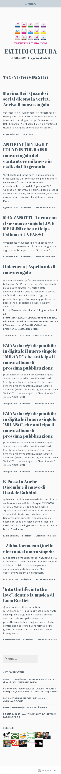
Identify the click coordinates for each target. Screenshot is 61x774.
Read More (32, 329)
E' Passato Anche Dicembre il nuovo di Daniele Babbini (24, 487)
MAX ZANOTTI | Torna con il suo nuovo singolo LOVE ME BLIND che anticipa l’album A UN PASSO (30, 226)
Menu (32, 3)
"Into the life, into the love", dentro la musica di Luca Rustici (28, 594)
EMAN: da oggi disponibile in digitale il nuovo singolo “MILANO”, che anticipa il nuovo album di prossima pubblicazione (29, 356)
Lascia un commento (45, 207)
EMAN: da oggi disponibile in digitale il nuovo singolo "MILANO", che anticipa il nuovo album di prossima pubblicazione (29, 424)
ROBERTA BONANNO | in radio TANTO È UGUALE (25, 707)
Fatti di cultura (30, 51)
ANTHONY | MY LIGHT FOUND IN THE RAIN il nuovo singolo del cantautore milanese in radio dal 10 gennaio (27, 155)
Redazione (28, 134)
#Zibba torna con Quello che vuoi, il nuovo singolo (28, 548)
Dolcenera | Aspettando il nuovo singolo (29, 269)
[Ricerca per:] (20, 659)
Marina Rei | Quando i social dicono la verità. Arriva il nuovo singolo (26, 98)
